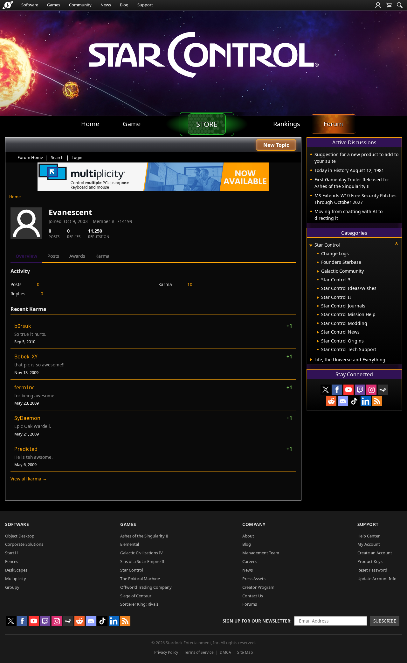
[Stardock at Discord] (342, 401)
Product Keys (370, 561)
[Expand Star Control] (310, 245)
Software (29, 5)
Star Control (131, 570)
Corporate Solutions (24, 544)
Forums (249, 604)
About (248, 536)
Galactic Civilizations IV (141, 553)
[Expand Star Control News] (318, 332)
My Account (368, 544)
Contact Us (252, 596)
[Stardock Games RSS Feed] (377, 401)
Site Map (245, 652)
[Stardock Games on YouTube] (348, 389)
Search (57, 157)
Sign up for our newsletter (256, 621)
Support (145, 5)
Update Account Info (377, 578)
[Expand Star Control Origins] (318, 341)
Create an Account (374, 553)
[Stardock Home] (8, 5)
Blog (124, 5)
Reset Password (372, 570)
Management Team (260, 553)
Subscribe (384, 621)
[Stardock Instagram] (371, 389)
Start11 (12, 553)
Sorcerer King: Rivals (139, 604)
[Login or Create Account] (378, 5)
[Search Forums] (399, 5)
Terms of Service (199, 652)
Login (77, 157)
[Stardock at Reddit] (331, 401)
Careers (249, 561)
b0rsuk (22, 325)
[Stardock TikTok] (354, 401)
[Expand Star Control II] (318, 297)
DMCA (225, 652)
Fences (11, 561)
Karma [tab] (102, 256)
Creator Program (258, 587)
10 (189, 284)
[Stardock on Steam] (383, 389)
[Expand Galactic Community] (318, 271)
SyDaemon (27, 418)
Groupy (12, 587)
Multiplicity (15, 578)
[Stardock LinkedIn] (365, 401)
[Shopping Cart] (389, 5)
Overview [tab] (26, 256)
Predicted (26, 448)
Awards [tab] (77, 256)
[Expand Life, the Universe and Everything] (311, 359)
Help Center (368, 536)
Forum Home (30, 157)
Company (254, 524)
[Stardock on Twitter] (325, 389)
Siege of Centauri (136, 596)
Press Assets (254, 578)
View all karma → (28, 479)
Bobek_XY (26, 356)
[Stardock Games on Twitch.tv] (360, 389)
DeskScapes (16, 570)
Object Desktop (19, 536)
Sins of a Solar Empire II (142, 561)
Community (80, 5)
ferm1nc (24, 387)
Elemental (129, 544)
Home (15, 196)
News (105, 5)
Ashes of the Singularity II (144, 536)
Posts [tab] (53, 256)
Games (53, 5)
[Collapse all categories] (396, 243)
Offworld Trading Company (146, 587)
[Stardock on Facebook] (337, 389)
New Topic (276, 144)
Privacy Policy (166, 652)
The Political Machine (140, 578)
